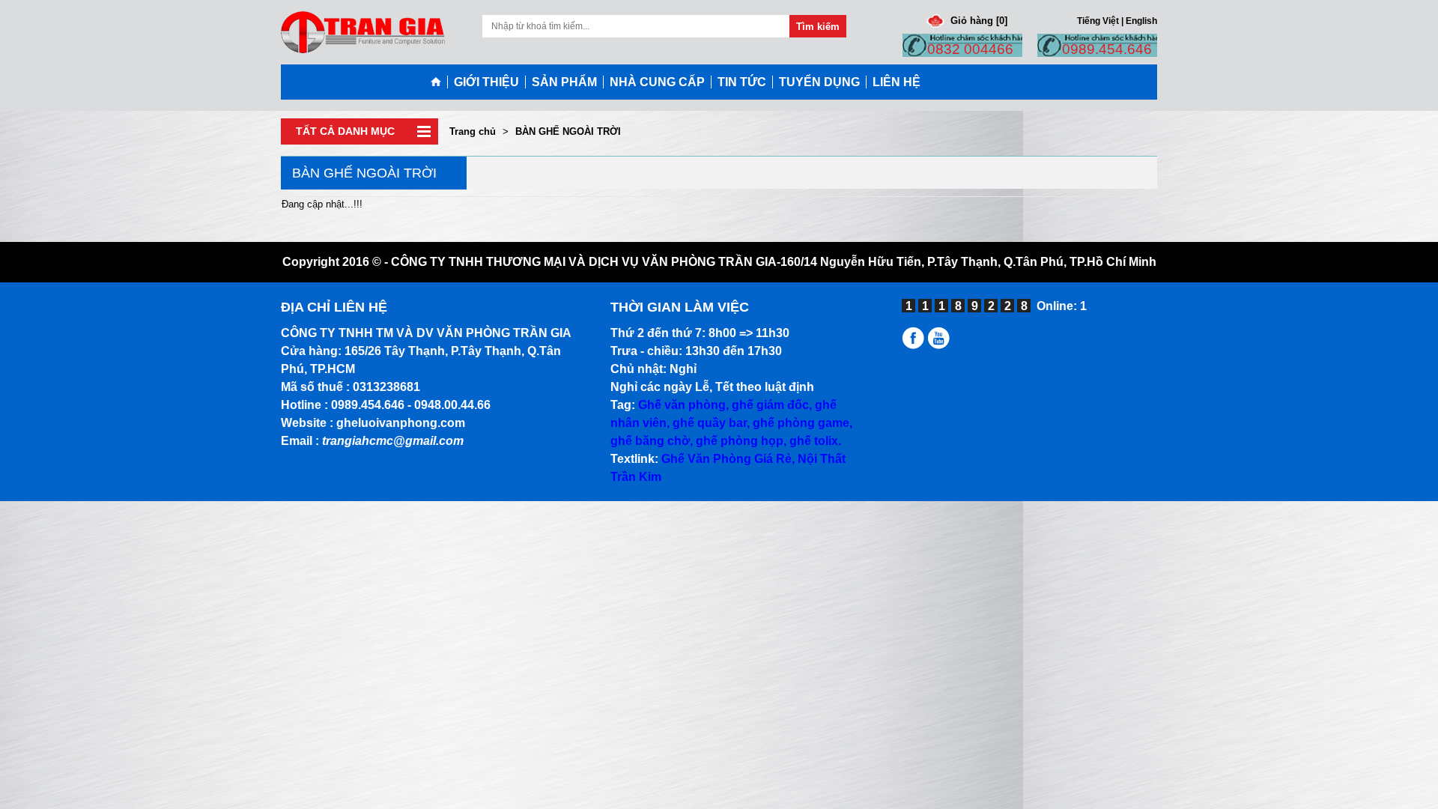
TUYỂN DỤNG (819, 82)
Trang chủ (472, 131)
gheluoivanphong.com (400, 422)
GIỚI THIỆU (486, 82)
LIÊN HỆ (896, 82)
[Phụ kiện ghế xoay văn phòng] (941, 345)
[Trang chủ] (439, 82)
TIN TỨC (742, 82)
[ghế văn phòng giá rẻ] (363, 31)
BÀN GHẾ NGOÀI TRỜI (568, 131)
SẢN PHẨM (564, 82)
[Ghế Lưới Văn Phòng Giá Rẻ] (915, 345)
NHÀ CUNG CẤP (657, 82)
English (1141, 20)
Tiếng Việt (1098, 20)
